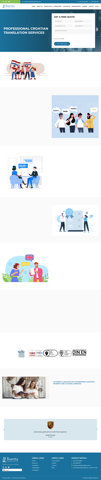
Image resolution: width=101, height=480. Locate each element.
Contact (91, 6)
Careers (84, 6)
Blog (97, 6)
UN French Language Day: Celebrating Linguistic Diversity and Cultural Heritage (74, 383)
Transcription (76, 6)
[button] (4, 429)
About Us (40, 6)
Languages (66, 6)
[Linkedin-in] (6, 1)
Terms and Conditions (18, 478)
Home (33, 6)
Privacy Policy (6, 478)
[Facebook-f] (3, 1)
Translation (48, 6)
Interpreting (57, 6)
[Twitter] (9, 1)
